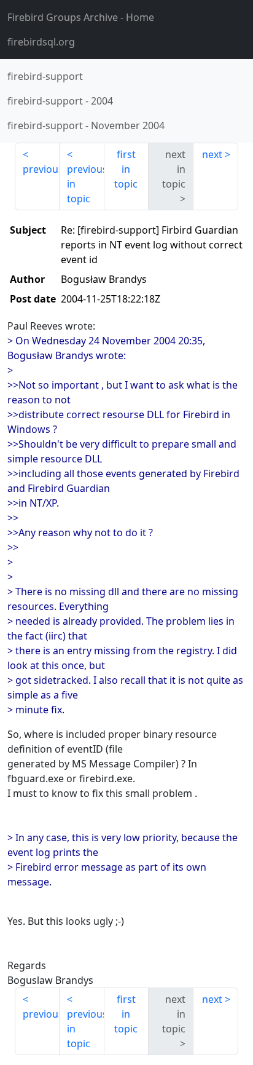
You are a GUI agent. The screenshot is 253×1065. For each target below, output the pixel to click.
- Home (80, 17)
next (212, 154)
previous (41, 169)
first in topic (126, 169)
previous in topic (85, 183)
